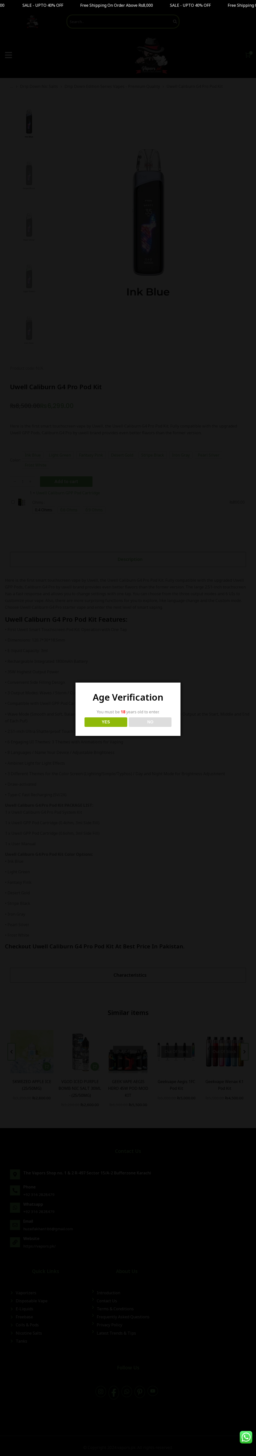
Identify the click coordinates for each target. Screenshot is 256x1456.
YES (106, 722)
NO (150, 722)
